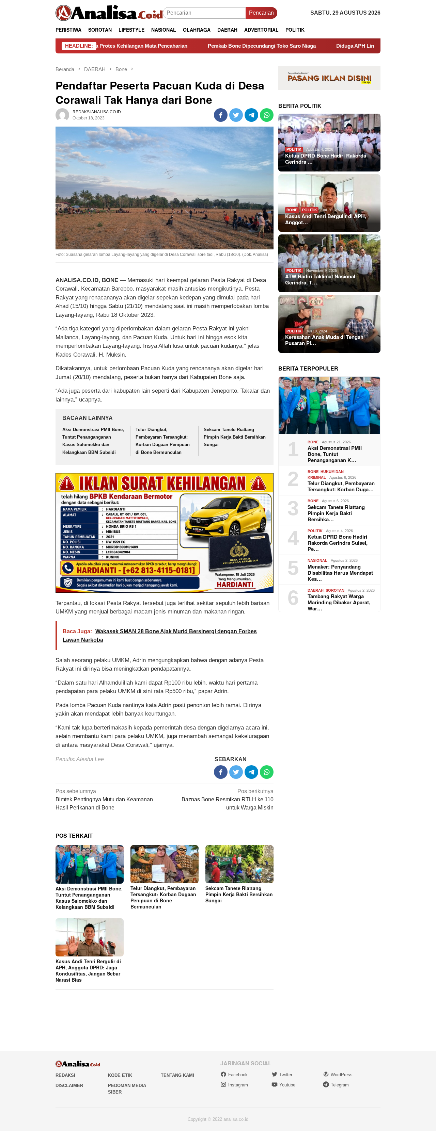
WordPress (342, 1074)
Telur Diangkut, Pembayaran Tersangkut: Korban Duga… (341, 486)
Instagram (238, 1084)
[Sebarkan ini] (221, 115)
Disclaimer (69, 1085)
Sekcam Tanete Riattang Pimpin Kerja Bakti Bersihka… (336, 513)
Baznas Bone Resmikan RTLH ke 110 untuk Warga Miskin (228, 799)
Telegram (340, 1084)
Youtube (287, 1084)
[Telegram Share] (251, 115)
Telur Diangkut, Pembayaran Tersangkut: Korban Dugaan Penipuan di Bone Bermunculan (163, 897)
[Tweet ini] (236, 115)
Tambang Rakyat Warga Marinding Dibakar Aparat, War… (339, 602)
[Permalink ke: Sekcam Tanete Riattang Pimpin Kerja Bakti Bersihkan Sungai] (239, 864)
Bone (291, 210)
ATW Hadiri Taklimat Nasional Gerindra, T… (320, 279)
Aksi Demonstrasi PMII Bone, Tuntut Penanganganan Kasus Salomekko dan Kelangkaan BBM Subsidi (89, 897)
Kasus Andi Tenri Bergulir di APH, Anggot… (325, 219)
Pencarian (261, 13)
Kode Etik (120, 1075)
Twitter (285, 1074)
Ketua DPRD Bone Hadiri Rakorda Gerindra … (325, 158)
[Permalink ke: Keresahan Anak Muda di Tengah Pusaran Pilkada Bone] (329, 324)
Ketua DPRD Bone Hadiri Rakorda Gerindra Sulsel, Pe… (338, 543)
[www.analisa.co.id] (109, 12)
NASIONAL (317, 560)
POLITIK (293, 149)
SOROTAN (335, 590)
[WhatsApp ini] (267, 115)
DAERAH (316, 590)
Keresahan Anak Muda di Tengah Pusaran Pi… (324, 340)
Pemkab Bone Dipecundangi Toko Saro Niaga (217, 46)
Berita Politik (300, 105)
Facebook (238, 1074)
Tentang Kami (177, 1075)
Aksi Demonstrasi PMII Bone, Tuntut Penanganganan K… (335, 454)
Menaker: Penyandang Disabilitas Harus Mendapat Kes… (340, 572)
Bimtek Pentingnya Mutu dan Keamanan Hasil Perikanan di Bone (104, 799)
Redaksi (65, 1075)
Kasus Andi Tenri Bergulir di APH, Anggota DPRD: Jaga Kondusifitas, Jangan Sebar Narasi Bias (88, 970)
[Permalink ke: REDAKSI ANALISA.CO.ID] (62, 115)
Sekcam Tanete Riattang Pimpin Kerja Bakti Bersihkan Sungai (235, 437)
